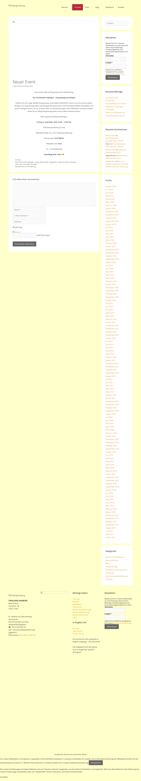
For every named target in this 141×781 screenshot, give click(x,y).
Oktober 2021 (111, 370)
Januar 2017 (111, 537)
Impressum (77, 607)
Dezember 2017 (112, 515)
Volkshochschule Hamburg (67, 162)
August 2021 (111, 376)
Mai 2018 (109, 499)
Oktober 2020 (111, 408)
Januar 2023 (111, 322)
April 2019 (110, 464)
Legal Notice (78, 631)
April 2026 (110, 199)
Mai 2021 (109, 385)
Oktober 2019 (111, 445)
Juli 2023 (109, 303)
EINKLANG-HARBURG (27, 635)
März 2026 (110, 202)
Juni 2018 (109, 496)
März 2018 (110, 505)
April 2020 (110, 426)
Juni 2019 (109, 458)
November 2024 (112, 253)
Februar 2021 (111, 395)
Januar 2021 (111, 398)
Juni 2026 (109, 192)
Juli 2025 (109, 227)
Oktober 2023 (111, 294)
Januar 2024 (111, 284)
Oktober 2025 (111, 218)
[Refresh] (16, 232)
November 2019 (112, 442)
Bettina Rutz (111, 135)
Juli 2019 (109, 455)
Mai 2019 (109, 461)
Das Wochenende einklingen (24, 162)
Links (75, 617)
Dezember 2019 (112, 439)
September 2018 (112, 487)
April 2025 (110, 237)
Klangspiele (53, 162)
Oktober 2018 (111, 483)
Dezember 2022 (112, 325)
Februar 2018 (111, 509)
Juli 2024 (109, 265)
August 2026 (111, 186)
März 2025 (110, 240)
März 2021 (110, 392)
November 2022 (112, 328)
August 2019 (111, 452)
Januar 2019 (111, 474)
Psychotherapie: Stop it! (115, 115)
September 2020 (112, 411)
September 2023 (112, 297)
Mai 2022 (109, 347)
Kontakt (121, 7)
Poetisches (110, 573)
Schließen (4, 777)
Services (64, 7)
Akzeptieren (96, 763)
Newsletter (77, 604)
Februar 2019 (111, 471)
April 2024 (110, 275)
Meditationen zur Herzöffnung (25, 167)
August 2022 (111, 338)
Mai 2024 (109, 271)
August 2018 (111, 490)
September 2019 (112, 449)
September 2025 (112, 221)
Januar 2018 (111, 512)
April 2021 (110, 389)
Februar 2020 (111, 433)
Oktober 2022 (111, 332)
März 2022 (110, 354)
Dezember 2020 (112, 401)
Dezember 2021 (112, 363)
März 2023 (110, 316)
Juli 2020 (109, 417)
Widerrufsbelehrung (81, 612)
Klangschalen (43, 162)
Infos (87, 7)
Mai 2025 (109, 234)
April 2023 (110, 313)
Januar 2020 (111, 436)
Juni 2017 (109, 531)
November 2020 (112, 404)
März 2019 (110, 468)
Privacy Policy (78, 634)
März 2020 (110, 430)
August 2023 (111, 300)
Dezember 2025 (112, 211)
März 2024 (110, 278)
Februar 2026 (111, 205)
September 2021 (112, 373)
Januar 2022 (111, 360)
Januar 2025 (111, 246)
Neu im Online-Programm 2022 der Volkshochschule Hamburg (117, 164)
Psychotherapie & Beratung (117, 576)
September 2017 (112, 524)
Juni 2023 (109, 306)
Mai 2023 (109, 309)
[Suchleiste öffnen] (129, 7)
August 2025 (111, 224)
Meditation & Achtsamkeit (116, 570)
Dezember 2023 (112, 287)
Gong (37, 162)
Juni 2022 (109, 344)
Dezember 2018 (112, 477)
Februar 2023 (111, 319)
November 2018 (112, 480)
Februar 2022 (111, 357)
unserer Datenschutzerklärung (75, 763)
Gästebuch (109, 7)
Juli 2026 (109, 189)
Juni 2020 (109, 420)
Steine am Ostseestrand (115, 112)
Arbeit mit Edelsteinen (115, 557)
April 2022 (110, 351)
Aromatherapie (112, 560)
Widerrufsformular (80, 615)
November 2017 (112, 518)
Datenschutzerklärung (115, 74)
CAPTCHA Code (43, 235)
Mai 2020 (109, 423)
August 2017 (111, 528)
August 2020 (111, 414)
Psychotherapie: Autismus (116, 103)
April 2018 (110, 502)
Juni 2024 (109, 268)
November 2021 (112, 366)
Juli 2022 (109, 341)
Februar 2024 (111, 281)
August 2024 (111, 262)
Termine (77, 7)
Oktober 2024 (111, 256)
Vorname (110, 56)
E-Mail (109, 63)
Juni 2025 (109, 230)
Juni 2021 (109, 382)
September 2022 (112, 335)
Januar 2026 (111, 208)
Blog (97, 7)
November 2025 (112, 215)
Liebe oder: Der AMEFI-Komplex (26, 164)
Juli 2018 (109, 493)
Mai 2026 (109, 196)
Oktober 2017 (111, 521)
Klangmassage (112, 566)
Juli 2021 (109, 379)
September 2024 (112, 259)
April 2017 (110, 534)
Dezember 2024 (112, 249)
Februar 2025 (111, 243)
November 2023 (112, 290)
